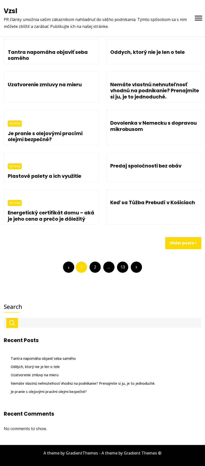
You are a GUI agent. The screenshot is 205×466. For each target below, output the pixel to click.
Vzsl (10, 10)
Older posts (182, 243)
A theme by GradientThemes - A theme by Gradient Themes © (103, 453)
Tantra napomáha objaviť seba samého (48, 55)
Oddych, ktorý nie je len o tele (147, 52)
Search (13, 306)
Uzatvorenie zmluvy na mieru (45, 84)
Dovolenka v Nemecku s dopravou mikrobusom (153, 125)
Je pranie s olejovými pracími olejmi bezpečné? (45, 136)
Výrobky (14, 123)
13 (122, 267)
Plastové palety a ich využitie (44, 176)
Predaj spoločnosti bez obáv (146, 165)
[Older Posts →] (136, 267)
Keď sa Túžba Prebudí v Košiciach (152, 202)
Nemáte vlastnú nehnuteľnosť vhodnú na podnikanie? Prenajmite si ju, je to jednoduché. (154, 90)
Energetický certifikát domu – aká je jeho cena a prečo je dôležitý (51, 215)
